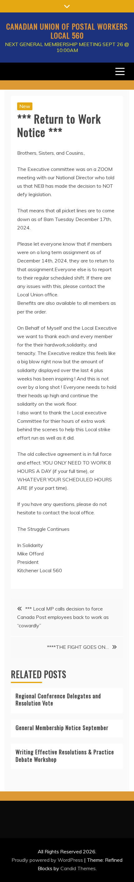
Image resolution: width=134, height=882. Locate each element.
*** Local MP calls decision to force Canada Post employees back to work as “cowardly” (63, 617)
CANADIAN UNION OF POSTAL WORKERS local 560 (67, 31)
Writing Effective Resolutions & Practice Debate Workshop (65, 755)
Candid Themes (78, 868)
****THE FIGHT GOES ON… (78, 647)
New (24, 106)
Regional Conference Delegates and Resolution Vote (58, 699)
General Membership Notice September (62, 728)
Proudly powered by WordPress (48, 860)
